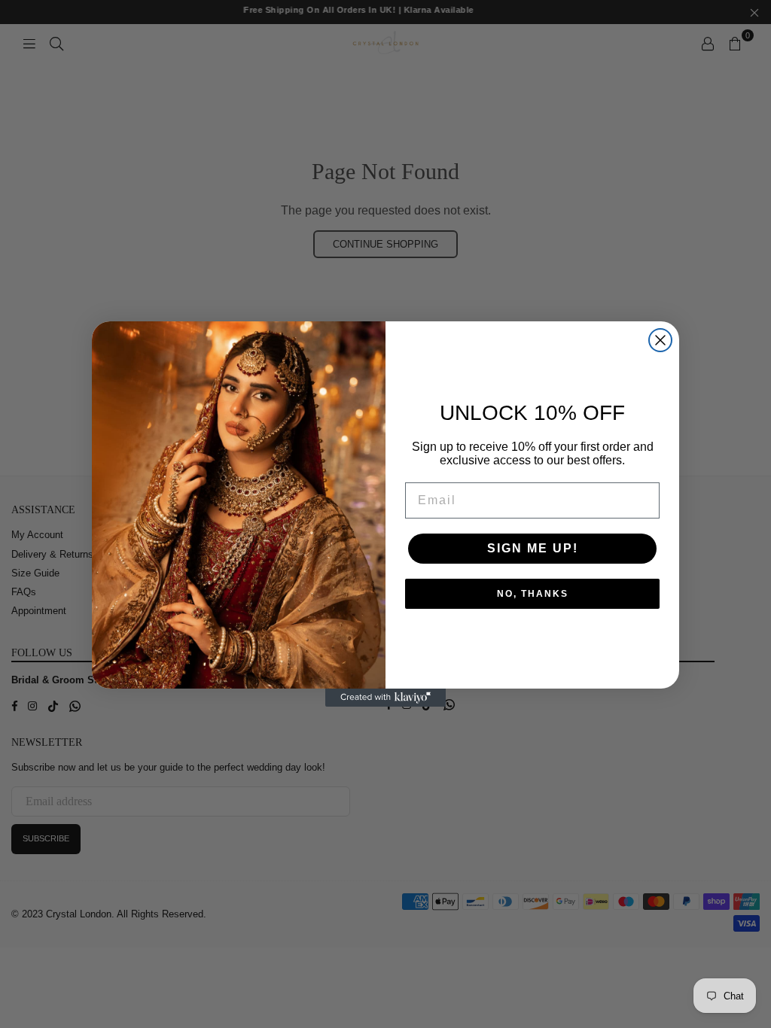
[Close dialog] (660, 340)
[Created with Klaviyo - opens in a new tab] (385, 698)
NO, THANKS (532, 594)
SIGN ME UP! (532, 548)
